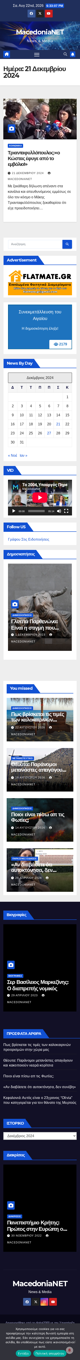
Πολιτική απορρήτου (50, 1353)
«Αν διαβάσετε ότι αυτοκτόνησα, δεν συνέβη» (31, 870)
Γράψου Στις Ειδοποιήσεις (28, 539)
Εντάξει (23, 1353)
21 (58, 424)
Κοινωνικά (15, 145)
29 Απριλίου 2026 (29, 877)
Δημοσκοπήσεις (22, 615)
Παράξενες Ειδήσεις (24, 858)
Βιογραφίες (15, 976)
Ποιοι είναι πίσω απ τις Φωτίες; (37, 817)
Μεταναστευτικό (22, 758)
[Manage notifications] (69, 1350)
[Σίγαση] (59, 511)
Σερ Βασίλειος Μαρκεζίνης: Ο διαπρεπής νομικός (37, 985)
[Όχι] (74, 1341)
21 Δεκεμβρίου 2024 (28, 173)
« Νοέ (12, 455)
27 (49, 433)
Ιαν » (23, 455)
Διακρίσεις (14, 1216)
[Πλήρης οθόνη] (66, 511)
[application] (40, 497)
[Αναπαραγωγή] (14, 511)
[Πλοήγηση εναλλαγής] (37, 54)
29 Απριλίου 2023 (25, 995)
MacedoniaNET (40, 32)
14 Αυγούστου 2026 (30, 827)
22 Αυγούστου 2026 (30, 727)
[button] (65, 54)
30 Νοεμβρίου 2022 (27, 1235)
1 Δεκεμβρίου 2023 (30, 634)
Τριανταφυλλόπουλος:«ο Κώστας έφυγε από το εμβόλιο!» (34, 158)
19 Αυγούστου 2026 (30, 777)
